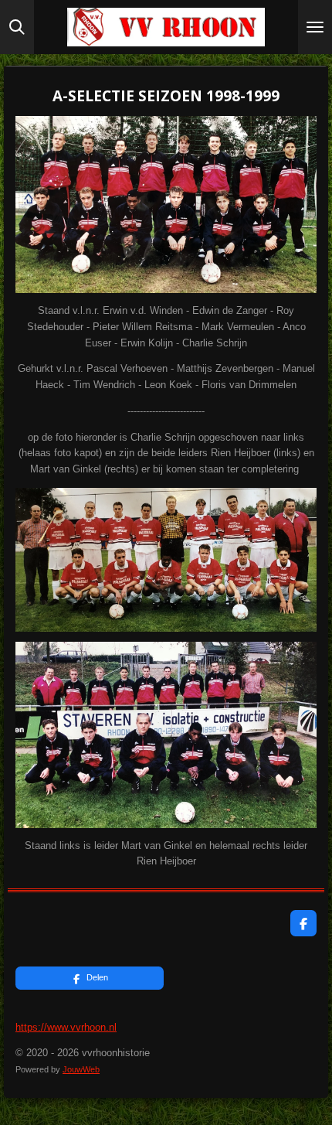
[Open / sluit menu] (315, 27)
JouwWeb (81, 1069)
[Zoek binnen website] (17, 27)
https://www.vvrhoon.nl (66, 1027)
